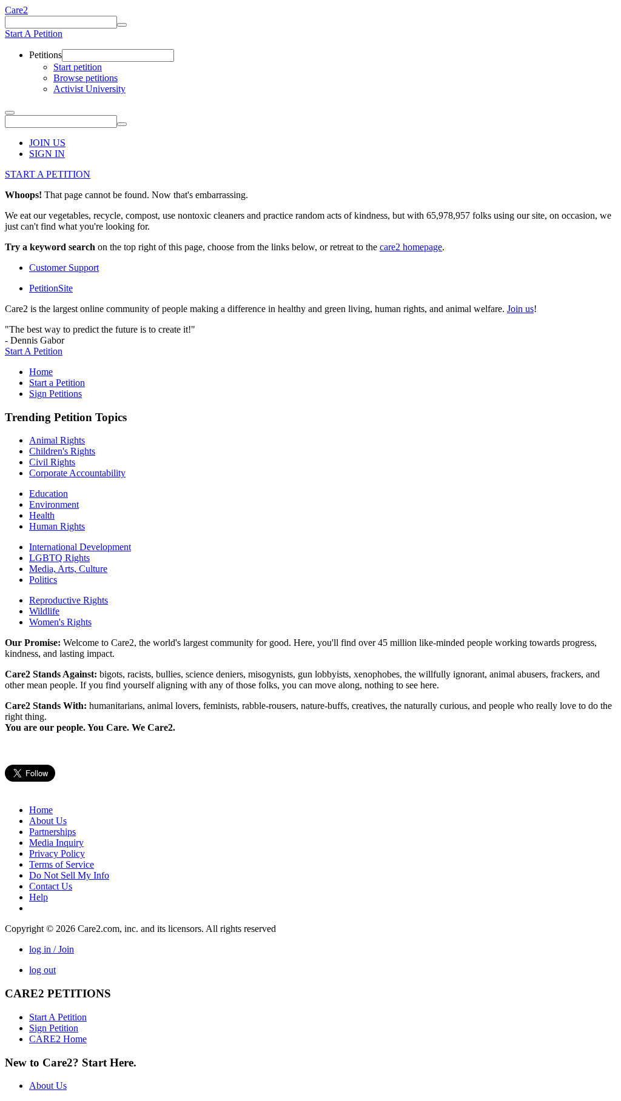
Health (42, 515)
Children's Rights (62, 451)
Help (38, 897)
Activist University (89, 89)
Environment (54, 504)
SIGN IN (47, 153)
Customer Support (64, 267)
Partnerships (52, 832)
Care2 (16, 10)
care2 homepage (411, 247)
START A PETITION (47, 174)
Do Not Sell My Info (69, 875)
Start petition (77, 67)
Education (48, 493)
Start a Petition (57, 383)
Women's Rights (60, 622)
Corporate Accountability (77, 473)
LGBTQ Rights (59, 558)
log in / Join (51, 949)
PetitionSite (51, 288)
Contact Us (50, 886)
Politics (43, 579)
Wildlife (44, 611)
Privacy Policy (57, 853)
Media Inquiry (56, 842)
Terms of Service (61, 864)
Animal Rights (57, 440)
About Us (48, 821)
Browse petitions (85, 78)
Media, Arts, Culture (68, 569)
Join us (520, 309)
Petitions (45, 55)
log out (42, 970)
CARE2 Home (58, 1039)
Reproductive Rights (68, 600)
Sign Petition (53, 1028)
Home (41, 372)
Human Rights (57, 526)
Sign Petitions (55, 393)
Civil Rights (52, 462)
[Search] (122, 25)
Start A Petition (33, 33)
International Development (80, 547)
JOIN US (47, 143)
